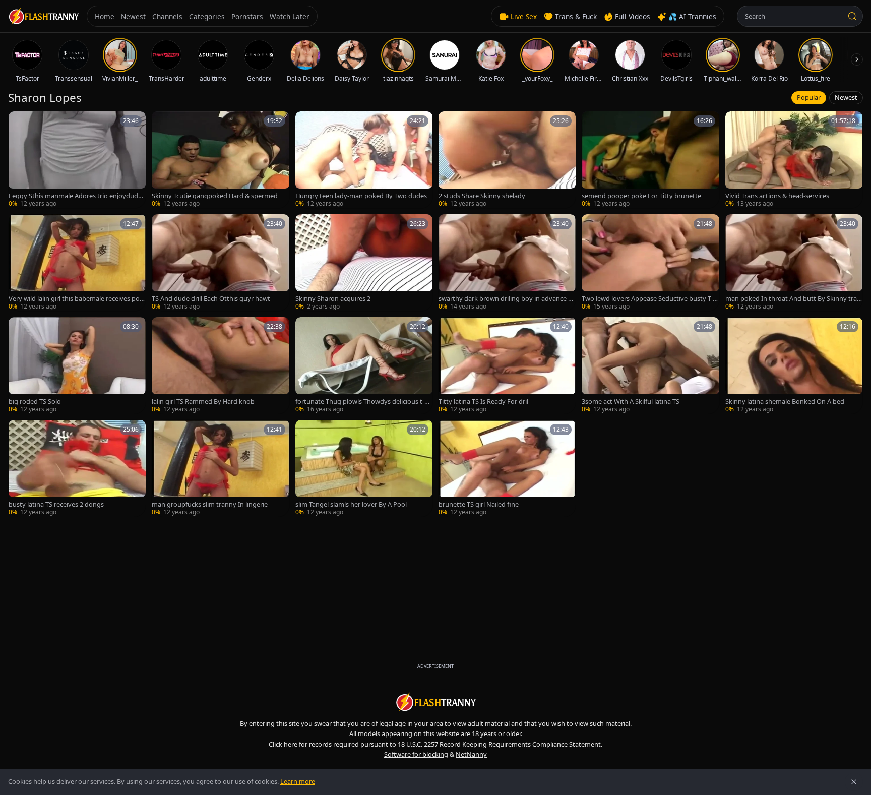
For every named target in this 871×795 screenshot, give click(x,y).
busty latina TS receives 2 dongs (56, 504)
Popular (809, 97)
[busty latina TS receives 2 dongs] (77, 468)
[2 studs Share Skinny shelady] (507, 159)
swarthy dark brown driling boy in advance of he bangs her (506, 298)
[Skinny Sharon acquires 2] (363, 262)
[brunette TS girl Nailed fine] (507, 468)
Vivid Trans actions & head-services (777, 196)
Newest (846, 97)
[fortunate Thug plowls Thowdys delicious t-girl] (363, 365)
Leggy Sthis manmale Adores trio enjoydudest (77, 196)
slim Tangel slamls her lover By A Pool (351, 504)
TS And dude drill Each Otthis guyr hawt (211, 298)
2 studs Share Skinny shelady (482, 196)
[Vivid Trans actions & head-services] (793, 159)
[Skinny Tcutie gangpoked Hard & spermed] (220, 159)
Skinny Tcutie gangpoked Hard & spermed (215, 196)
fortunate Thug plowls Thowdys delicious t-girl (363, 401)
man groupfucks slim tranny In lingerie (210, 504)
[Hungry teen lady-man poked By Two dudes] (363, 159)
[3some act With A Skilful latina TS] (650, 365)
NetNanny (471, 754)
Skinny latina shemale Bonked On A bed (784, 401)
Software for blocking (416, 754)
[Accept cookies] (854, 782)
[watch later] (20, 122)
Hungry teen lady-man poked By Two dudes (361, 196)
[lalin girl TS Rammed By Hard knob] (220, 365)
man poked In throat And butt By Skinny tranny (793, 298)
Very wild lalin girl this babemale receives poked (76, 298)
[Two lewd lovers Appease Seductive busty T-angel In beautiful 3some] (650, 262)
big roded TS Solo (35, 401)
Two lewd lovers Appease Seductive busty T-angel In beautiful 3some (649, 298)
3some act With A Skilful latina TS (630, 401)
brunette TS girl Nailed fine (479, 504)
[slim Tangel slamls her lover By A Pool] (363, 468)
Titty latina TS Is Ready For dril (483, 401)
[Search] (852, 16)
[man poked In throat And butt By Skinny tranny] (793, 262)
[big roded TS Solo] (77, 365)
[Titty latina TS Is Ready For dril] (507, 365)
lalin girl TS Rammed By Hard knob (203, 401)
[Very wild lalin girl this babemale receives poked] (77, 262)
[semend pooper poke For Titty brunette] (650, 159)
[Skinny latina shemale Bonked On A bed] (793, 365)
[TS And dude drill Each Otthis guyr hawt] (220, 262)
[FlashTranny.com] (43, 16)
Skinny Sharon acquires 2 (332, 298)
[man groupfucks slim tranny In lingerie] (220, 468)
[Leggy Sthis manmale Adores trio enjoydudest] (77, 159)
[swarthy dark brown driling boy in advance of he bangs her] (507, 262)
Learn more (297, 781)
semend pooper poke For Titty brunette (641, 196)
